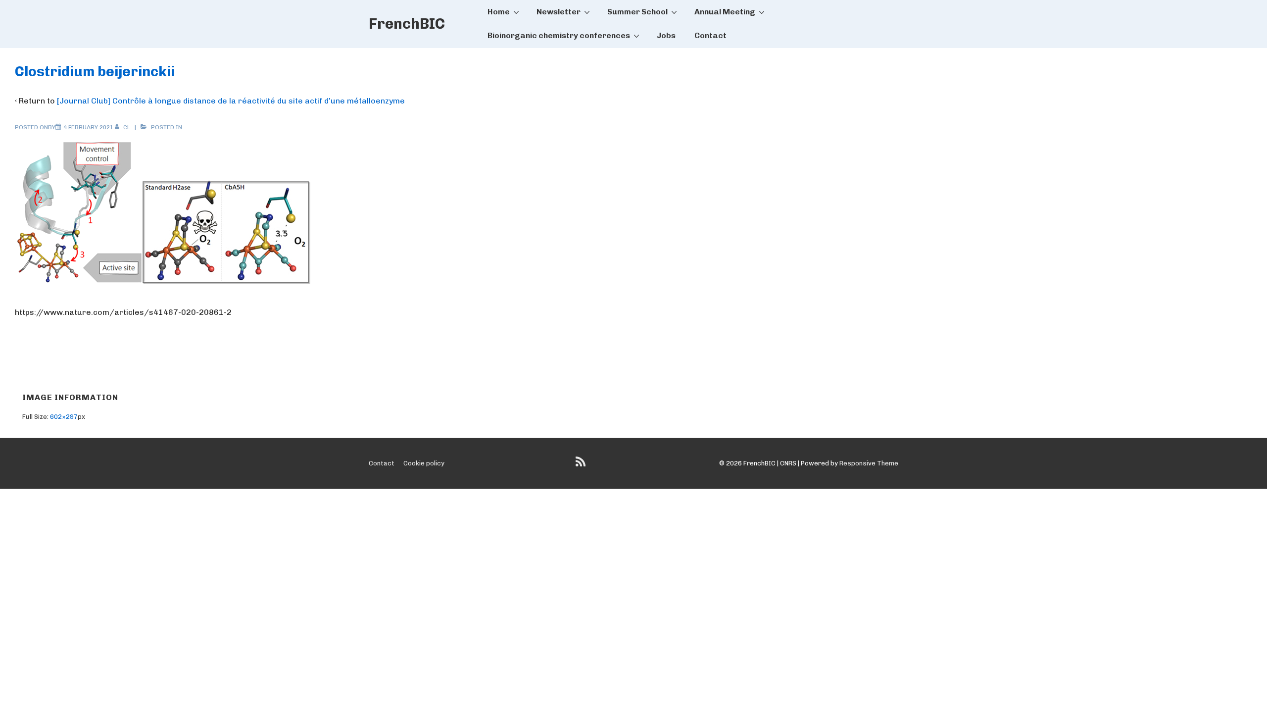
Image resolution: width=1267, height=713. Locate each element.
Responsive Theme (868, 463)
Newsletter (558, 11)
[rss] (582, 465)
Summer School (637, 11)
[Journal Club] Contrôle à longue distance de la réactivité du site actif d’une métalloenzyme (231, 100)
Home (498, 11)
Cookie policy (423, 463)
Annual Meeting (724, 11)
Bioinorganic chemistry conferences (558, 35)
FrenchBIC (407, 24)
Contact (710, 35)
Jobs (666, 35)
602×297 (64, 416)
